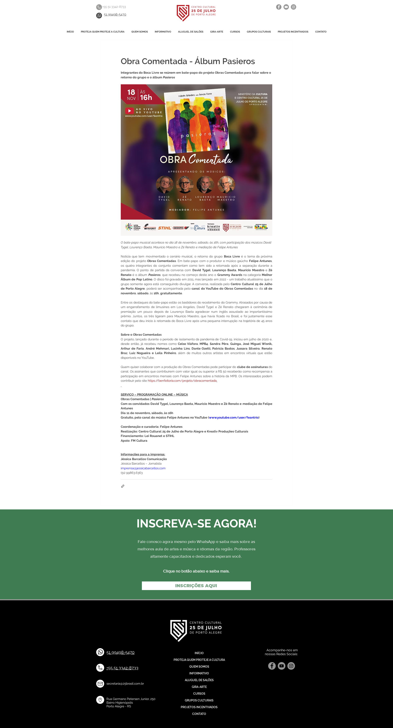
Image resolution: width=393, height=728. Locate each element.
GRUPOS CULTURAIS (199, 700)
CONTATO (199, 714)
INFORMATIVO (199, 673)
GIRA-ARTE (199, 686)
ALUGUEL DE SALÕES (199, 680)
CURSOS (199, 693)
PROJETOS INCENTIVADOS (199, 707)
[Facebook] (278, 7)
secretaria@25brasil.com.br (125, 683)
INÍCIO (199, 653)
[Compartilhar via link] (123, 486)
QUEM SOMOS (199, 666)
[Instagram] (293, 7)
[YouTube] (286, 7)
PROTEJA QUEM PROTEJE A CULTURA (199, 659)
